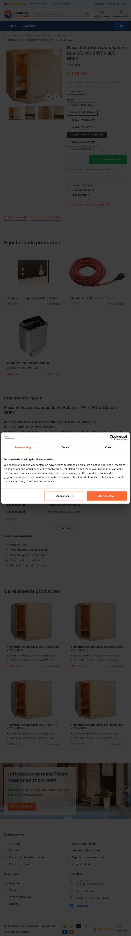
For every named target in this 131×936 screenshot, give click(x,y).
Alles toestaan (106, 495)
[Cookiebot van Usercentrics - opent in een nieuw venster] (112, 437)
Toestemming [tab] (23, 447)
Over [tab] (108, 447)
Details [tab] (65, 447)
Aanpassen (63, 495)
